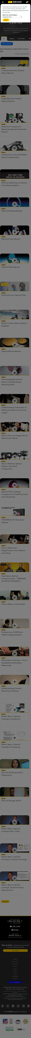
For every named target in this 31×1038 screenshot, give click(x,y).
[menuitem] (3, 2)
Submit (6, 20)
